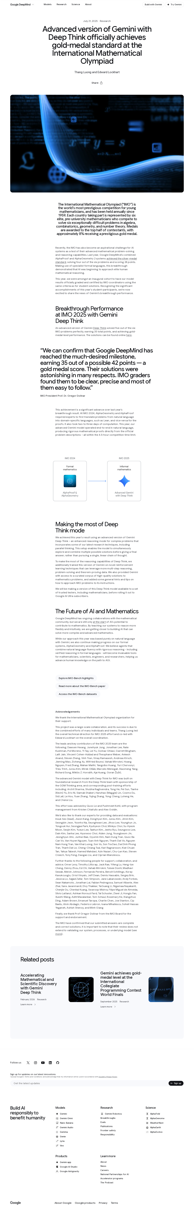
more (58, 934)
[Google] (15, 1203)
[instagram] (35, 1062)
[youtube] (42, 1062)
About (88, 4)
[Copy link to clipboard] (111, 89)
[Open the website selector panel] (33, 4)
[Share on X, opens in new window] (82, 89)
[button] (97, 82)
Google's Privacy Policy (108, 1077)
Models (48, 4)
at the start (99, 621)
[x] (28, 1062)
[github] (57, 1062)
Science (76, 4)
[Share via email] (104, 89)
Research (61, 4)
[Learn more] (57, 989)
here (129, 335)
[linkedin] (50, 1062)
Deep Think (99, 328)
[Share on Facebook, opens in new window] (89, 89)
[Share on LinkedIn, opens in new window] (97, 89)
